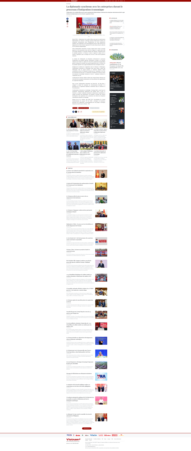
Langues (108, 438)
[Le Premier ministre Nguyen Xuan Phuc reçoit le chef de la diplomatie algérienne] (100, 123)
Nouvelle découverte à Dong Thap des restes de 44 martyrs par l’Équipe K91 (78, 312)
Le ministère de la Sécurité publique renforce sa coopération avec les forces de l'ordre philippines (78, 385)
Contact (90, 440)
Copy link (67, 26)
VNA (112, 438)
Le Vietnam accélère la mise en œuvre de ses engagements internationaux (77, 197)
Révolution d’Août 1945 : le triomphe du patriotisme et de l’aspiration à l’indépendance (116, 27)
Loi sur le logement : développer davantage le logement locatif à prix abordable (79, 362)
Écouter (114, 104)
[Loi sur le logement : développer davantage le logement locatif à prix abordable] (101, 365)
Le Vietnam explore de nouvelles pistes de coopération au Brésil (79, 300)
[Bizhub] (86, 435)
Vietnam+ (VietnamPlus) (74, 1)
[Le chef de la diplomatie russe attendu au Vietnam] (73, 123)
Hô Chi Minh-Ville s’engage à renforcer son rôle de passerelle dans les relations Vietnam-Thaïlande (78, 261)
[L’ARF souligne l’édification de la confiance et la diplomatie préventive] (87, 145)
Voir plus (70, 168)
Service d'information (117, 438)
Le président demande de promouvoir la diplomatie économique (100, 152)
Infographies (114, 49)
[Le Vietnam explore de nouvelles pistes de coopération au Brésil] (101, 303)
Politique (68, 3)
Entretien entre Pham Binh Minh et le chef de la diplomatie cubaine (86, 130)
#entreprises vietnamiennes (94, 107)
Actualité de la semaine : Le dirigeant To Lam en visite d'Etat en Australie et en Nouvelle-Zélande (114, 111)
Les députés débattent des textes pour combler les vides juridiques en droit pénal (116, 21)
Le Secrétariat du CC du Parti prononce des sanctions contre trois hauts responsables (79, 238)
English (110, 0)
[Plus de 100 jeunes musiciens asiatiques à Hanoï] (117, 79)
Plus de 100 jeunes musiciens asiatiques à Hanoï (116, 86)
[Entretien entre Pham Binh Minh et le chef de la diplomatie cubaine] (87, 123)
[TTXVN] (69, 435)
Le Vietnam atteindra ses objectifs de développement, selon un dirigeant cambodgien (79, 338)
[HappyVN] (121, 435)
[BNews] (82, 435)
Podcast (114, 95)
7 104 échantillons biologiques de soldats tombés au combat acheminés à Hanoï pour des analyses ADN (79, 275)
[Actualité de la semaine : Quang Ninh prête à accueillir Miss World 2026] (121, 121)
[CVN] (101, 435)
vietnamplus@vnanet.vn (91, 446)
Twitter (67, 21)
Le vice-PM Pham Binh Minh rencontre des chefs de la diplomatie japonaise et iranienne (73, 153)
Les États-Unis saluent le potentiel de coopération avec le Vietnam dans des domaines (79, 171)
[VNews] (73, 435)
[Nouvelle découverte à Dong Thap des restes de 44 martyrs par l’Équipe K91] (101, 315)
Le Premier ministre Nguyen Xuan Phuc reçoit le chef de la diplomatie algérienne (100, 130)
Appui (105, 438)
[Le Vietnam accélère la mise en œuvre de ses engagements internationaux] (101, 199)
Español (116, 0)
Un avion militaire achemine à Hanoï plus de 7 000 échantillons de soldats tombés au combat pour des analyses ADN (79, 324)
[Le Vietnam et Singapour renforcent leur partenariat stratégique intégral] (101, 213)
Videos (113, 73)
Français (113, 0)
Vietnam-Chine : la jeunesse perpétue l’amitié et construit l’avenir (78, 250)
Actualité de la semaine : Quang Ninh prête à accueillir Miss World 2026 (114, 122)
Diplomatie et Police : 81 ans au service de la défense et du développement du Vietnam (79, 224)
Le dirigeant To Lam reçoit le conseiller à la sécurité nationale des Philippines (79, 415)
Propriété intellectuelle (88, 438)
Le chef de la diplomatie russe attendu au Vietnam (72, 129)
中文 (118, 0)
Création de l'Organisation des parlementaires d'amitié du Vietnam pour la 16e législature (79, 184)
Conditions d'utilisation (97, 438)
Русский (121, 0)
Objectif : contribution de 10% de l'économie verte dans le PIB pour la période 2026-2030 (116, 65)
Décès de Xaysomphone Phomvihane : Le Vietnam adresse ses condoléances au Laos (117, 33)
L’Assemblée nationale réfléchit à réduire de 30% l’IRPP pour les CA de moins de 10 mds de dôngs (79, 289)
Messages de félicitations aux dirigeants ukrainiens (79, 373)
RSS (102, 438)
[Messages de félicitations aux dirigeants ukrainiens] (101, 377)
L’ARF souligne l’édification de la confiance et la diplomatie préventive (86, 152)
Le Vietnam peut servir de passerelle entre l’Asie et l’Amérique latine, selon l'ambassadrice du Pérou (78, 351)
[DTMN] (107, 435)
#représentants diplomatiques (83, 107)
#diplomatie (75, 107)
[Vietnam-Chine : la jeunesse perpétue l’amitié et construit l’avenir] (101, 253)
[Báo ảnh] (114, 435)
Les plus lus (114, 18)
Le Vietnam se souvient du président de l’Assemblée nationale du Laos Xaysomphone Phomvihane (117, 38)
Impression (67, 24)
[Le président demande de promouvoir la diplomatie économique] (100, 145)
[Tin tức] (78, 435)
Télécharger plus (87, 428)
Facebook (67, 19)
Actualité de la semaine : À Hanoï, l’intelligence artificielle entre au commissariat (113, 100)
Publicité (86, 440)
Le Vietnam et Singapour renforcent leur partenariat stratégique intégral (79, 210)
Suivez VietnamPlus (96, 111)
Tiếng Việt (106, 0)
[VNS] (94, 435)
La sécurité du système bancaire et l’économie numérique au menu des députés (116, 44)
